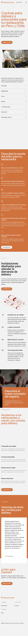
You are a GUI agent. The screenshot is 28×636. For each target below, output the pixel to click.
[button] (19, 3)
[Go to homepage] (7, 2)
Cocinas (17, 605)
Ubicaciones (4, 605)
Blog (2, 612)
